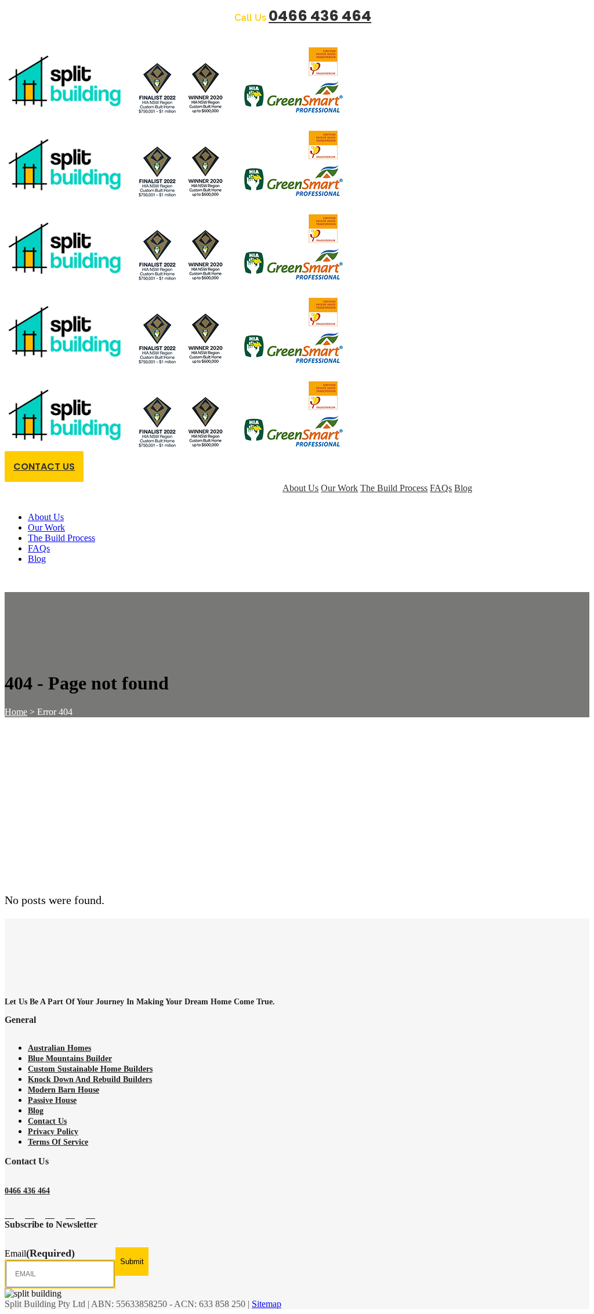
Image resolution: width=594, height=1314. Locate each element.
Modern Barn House (63, 1090)
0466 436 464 (320, 16)
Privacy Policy (53, 1131)
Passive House (52, 1100)
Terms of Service (58, 1142)
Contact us (47, 1121)
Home (16, 712)
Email (40, 1253)
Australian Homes (59, 1048)
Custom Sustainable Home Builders (90, 1069)
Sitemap (266, 1304)
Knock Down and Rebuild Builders (90, 1079)
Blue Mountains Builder (70, 1058)
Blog (36, 1110)
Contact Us (44, 466)
